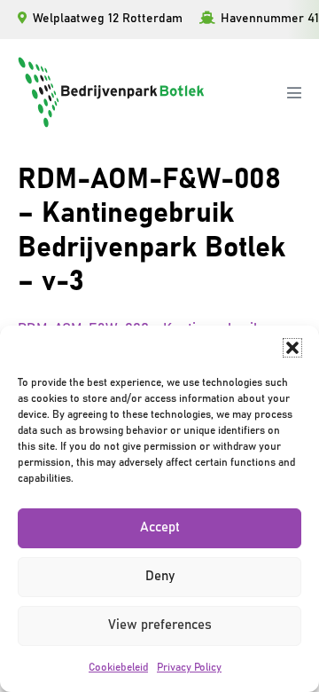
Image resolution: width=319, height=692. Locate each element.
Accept (160, 527)
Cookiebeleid (118, 667)
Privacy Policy (189, 667)
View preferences (160, 625)
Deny (160, 576)
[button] (292, 348)
